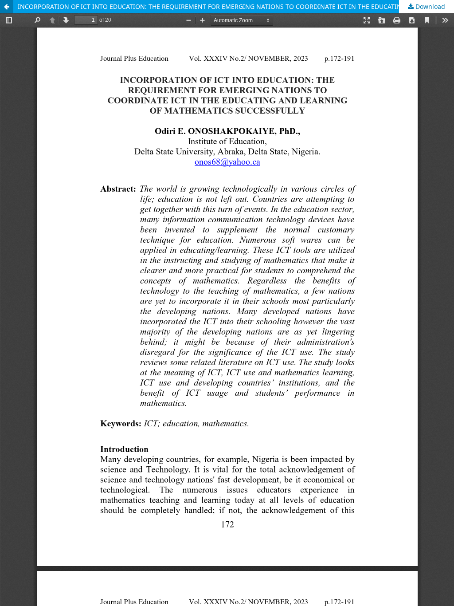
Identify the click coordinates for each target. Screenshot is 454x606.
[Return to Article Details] (6, 6)
